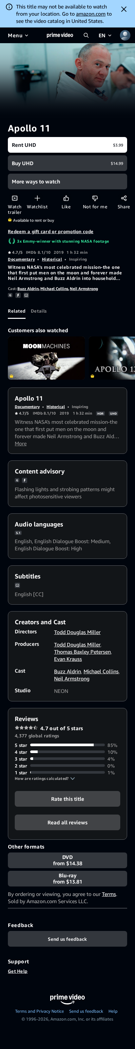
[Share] (123, 198)
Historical (52, 259)
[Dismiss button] (124, 9)
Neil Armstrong (84, 288)
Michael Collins (54, 288)
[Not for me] (95, 198)
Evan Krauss (68, 659)
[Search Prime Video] (86, 35)
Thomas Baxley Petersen (82, 651)
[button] (45, 779)
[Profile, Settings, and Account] (125, 35)
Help (113, 1011)
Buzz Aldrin (28, 288)
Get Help (18, 971)
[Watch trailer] (14, 198)
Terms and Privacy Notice (39, 1011)
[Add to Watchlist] (37, 198)
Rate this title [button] (67, 798)
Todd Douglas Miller (77, 632)
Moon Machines (46, 358)
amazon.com (91, 13)
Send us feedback (86, 1011)
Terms (109, 894)
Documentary (21, 259)
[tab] (17, 311)
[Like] (66, 198)
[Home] (60, 35)
